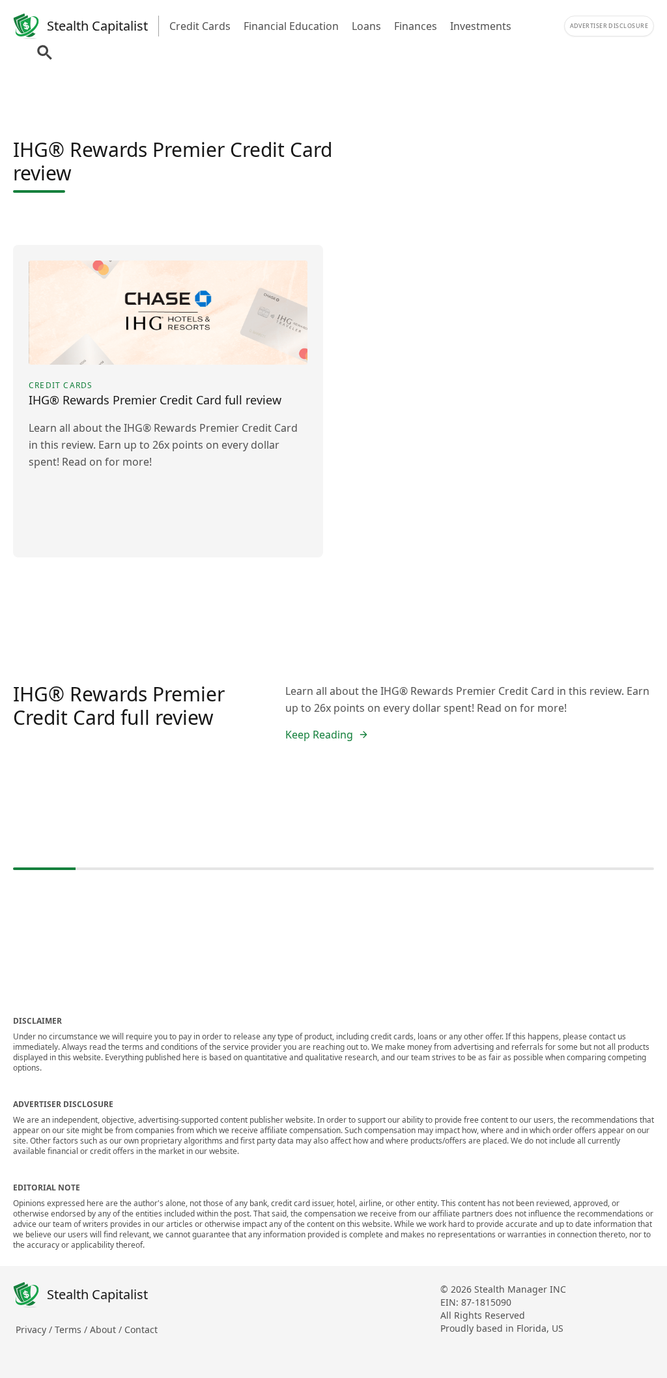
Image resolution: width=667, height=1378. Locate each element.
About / (107, 1329)
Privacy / (35, 1329)
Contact (141, 1329)
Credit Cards (200, 26)
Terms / (72, 1329)
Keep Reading (319, 734)
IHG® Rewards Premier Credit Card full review (119, 706)
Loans (366, 26)
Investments (480, 26)
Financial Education (291, 26)
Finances (415, 26)
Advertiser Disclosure (609, 25)
